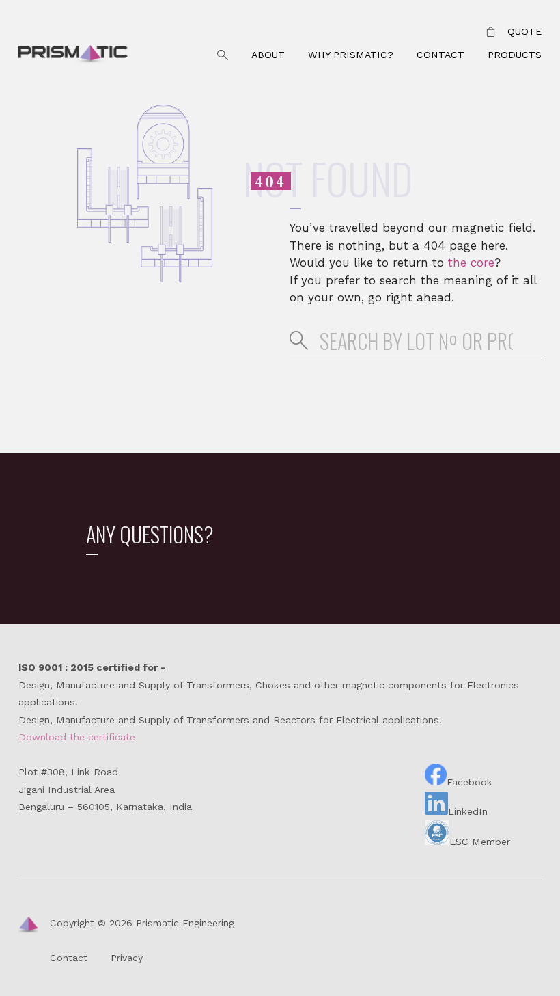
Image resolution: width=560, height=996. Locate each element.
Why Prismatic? (350, 54)
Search (223, 55)
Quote (524, 31)
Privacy (127, 957)
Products (515, 54)
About (268, 54)
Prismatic (73, 55)
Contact (440, 54)
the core (471, 262)
